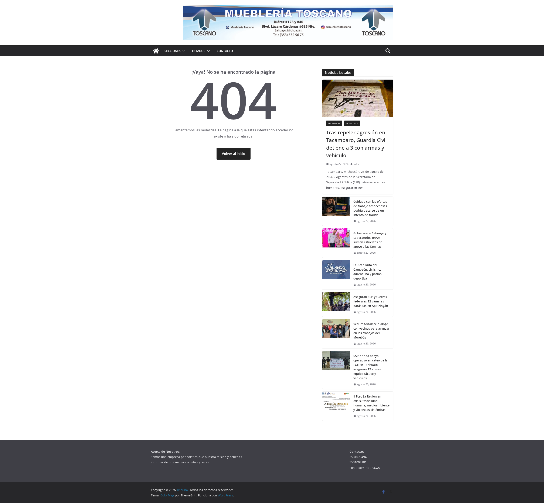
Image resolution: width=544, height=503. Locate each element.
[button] (183, 51)
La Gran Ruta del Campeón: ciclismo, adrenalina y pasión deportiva (367, 271)
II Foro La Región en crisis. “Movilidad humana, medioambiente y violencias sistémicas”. (371, 403)
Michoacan (334, 123)
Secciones (172, 51)
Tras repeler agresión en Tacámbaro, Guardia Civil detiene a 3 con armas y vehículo (356, 144)
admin (357, 164)
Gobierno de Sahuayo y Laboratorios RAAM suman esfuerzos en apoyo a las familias (369, 240)
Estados (198, 51)
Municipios (352, 123)
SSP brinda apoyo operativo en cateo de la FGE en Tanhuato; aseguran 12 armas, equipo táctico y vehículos (370, 367)
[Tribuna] (156, 51)
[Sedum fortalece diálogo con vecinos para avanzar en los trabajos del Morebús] (336, 333)
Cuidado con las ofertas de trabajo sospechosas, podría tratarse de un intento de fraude (370, 208)
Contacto (225, 51)
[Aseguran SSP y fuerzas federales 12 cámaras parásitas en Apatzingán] (336, 304)
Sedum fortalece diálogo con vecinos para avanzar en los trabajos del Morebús (371, 330)
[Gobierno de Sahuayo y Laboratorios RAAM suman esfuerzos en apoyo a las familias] (336, 243)
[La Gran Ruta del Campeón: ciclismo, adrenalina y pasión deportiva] (336, 274)
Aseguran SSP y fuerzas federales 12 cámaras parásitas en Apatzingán (370, 301)
